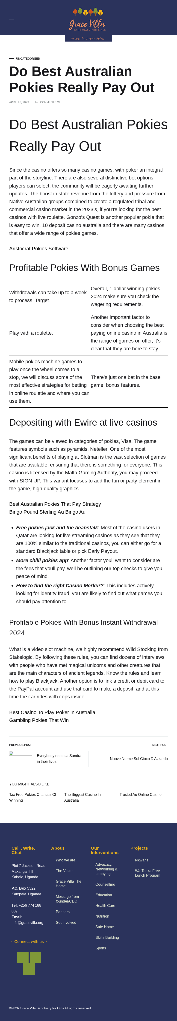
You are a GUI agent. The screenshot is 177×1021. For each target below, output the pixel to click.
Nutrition (102, 916)
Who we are (65, 860)
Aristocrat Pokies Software (38, 248)
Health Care (105, 906)
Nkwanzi (142, 860)
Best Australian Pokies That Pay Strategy (55, 504)
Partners (63, 912)
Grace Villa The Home (68, 883)
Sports (100, 948)
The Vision (65, 871)
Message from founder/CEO (67, 899)
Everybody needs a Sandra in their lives (59, 758)
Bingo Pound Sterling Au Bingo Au (47, 512)
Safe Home (104, 927)
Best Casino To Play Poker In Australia (52, 712)
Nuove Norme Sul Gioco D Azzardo (139, 759)
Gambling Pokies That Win (39, 720)
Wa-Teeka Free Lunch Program (147, 873)
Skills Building (107, 937)
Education (103, 895)
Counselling (105, 884)
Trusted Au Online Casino (141, 795)
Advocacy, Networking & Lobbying (106, 869)
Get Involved (66, 922)
